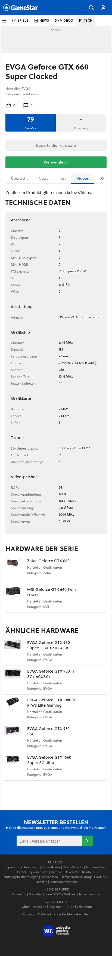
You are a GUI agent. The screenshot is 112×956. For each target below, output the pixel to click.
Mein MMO (53, 894)
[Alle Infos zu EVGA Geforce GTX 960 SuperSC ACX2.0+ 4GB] (15, 651)
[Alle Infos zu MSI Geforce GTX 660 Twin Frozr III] (15, 598)
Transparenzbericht (63, 881)
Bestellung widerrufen (32, 872)
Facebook (39, 906)
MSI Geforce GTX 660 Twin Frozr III (51, 592)
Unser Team (31, 867)
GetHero (70, 894)
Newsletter (72, 872)
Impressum (12, 867)
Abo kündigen (96, 867)
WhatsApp (84, 906)
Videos (83, 178)
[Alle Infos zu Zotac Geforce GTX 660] (15, 569)
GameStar (19, 894)
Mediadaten (49, 877)
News (43, 178)
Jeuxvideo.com (89, 894)
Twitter (25, 906)
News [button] (44, 20)
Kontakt (88, 872)
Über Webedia (73, 867)
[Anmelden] (87, 841)
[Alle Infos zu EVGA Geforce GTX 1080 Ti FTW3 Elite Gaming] (15, 708)
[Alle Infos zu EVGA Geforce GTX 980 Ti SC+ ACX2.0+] (15, 680)
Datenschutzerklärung (76, 877)
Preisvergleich (56, 162)
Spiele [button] (23, 20)
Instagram (56, 906)
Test (62, 178)
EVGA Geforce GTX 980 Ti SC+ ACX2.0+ (50, 673)
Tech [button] (88, 20)
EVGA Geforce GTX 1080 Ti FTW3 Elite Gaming (51, 702)
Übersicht (19, 178)
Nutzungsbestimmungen (21, 877)
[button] (91, 7)
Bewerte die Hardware (56, 145)
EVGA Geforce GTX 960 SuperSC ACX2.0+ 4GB (48, 645)
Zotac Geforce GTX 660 (48, 561)
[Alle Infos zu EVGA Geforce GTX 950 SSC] (15, 737)
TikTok (69, 906)
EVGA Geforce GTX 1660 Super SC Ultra (49, 759)
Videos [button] (66, 20)
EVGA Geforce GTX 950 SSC (48, 731)
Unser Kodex (51, 867)
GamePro (35, 894)
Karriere (56, 872)
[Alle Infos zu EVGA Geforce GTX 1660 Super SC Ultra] (15, 766)
